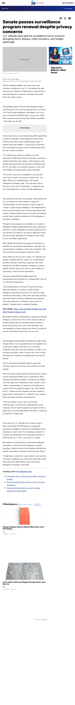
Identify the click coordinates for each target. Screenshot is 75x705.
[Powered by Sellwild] (44, 619)
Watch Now (67, 3)
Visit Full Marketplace (38, 504)
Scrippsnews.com (25, 471)
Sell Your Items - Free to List (25, 505)
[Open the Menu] (3, 3)
